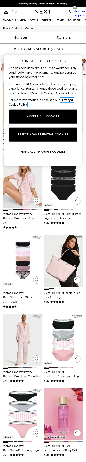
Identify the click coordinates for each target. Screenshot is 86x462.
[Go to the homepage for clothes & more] (43, 12)
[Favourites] (14, 11)
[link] (6, 11)
